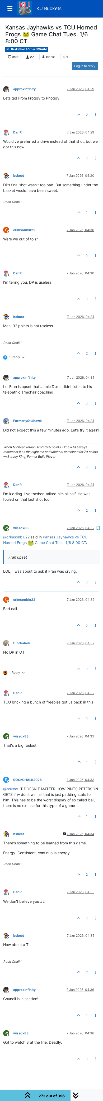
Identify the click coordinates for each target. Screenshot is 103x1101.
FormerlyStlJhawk (27, 421)
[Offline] (8, 89)
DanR (17, 132)
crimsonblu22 (24, 230)
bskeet (18, 176)
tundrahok (21, 643)
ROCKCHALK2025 (27, 780)
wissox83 (21, 528)
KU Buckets (49, 8)
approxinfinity (24, 89)
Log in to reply (84, 66)
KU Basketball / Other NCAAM (27, 49)
